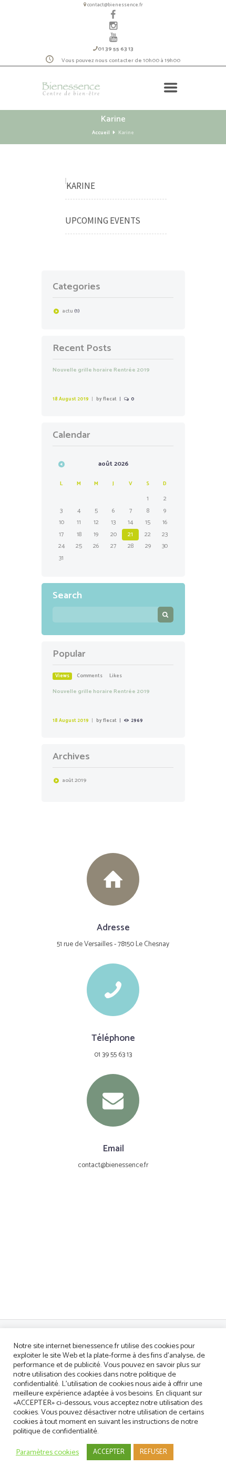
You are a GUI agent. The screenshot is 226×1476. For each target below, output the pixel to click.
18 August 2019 (71, 399)
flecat (110, 399)
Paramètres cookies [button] (47, 1452)
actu (67, 311)
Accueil (101, 133)
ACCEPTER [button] (109, 1452)
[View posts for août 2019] (61, 464)
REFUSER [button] (153, 1452)
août (74, 780)
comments (89, 676)
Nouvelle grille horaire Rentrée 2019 (101, 370)
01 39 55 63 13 (115, 49)
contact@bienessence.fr (115, 5)
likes (115, 676)
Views (62, 676)
